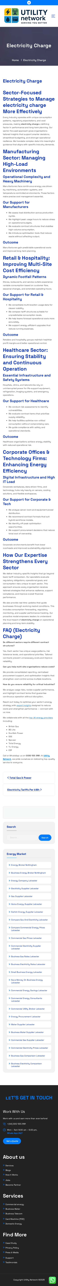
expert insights (24, 705)
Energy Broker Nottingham (24, 865)
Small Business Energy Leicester (26, 972)
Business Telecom (13, 1213)
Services (9, 1165)
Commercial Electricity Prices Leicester (29, 1048)
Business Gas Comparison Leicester (28, 1055)
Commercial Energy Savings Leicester (29, 990)
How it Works (11, 1174)
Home (15, 60)
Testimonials (11, 1262)
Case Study (11, 1243)
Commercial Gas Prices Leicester (26, 938)
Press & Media (12, 1252)
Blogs (8, 1170)
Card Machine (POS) (14, 1219)
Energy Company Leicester (24, 880)
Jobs (7, 1180)
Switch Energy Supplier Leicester (27, 912)
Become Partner (13, 1185)
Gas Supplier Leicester (21, 896)
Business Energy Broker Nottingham (28, 873)
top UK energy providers (41, 717)
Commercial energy (14, 1204)
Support (9, 1258)
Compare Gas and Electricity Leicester (29, 919)
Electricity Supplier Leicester (25, 888)
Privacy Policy (12, 1247)
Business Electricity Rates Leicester (28, 964)
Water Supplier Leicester (22, 1024)
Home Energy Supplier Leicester (26, 904)
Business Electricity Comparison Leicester (26, 1065)
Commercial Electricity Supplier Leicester (26, 947)
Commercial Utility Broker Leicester (28, 1008)
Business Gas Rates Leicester (25, 956)
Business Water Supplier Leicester (27, 1032)
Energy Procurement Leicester (25, 1016)
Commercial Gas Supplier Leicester (27, 1040)
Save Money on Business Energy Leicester (27, 981)
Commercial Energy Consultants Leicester (26, 999)
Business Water (12, 1209)
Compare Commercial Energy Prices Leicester (28, 929)
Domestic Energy (13, 1223)
